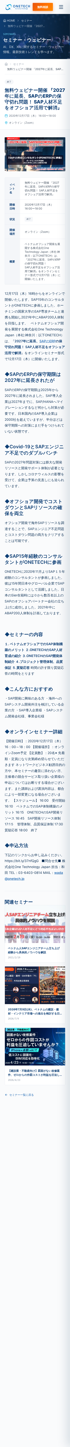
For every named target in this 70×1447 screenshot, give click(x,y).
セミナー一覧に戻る (21, 1094)
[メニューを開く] (61, 7)
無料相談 (42, 7)
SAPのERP (47, 341)
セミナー (26, 20)
